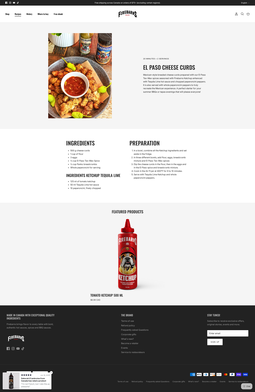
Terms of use (127, 321)
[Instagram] (10, 3)
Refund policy (128, 325)
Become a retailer (129, 343)
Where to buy (43, 14)
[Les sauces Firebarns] (127, 14)
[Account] (236, 14)
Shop (7, 14)
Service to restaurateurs (133, 352)
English (244, 3)
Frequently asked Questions (134, 330)
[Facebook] (6, 3)
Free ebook (58, 14)
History (29, 14)
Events (124, 347)
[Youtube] (14, 3)
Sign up (215, 342)
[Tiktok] (18, 3)
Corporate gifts (128, 334)
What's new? (127, 339)
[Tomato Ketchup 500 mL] (127, 255)
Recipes (18, 14)
